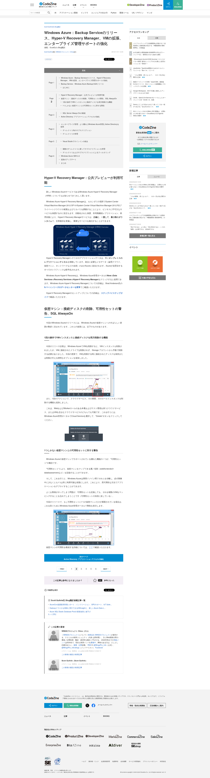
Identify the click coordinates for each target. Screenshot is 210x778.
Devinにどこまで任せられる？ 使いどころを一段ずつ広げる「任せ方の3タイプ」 (149, 105)
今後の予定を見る (149, 277)
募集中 (93, 642)
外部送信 (163, 761)
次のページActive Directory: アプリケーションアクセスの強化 (84, 557)
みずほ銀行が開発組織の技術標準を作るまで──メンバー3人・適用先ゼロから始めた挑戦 (149, 53)
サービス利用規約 (134, 761)
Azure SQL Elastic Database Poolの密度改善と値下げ (70, 611)
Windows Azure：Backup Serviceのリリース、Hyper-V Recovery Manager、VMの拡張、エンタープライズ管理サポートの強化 (86, 79)
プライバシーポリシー (150, 761)
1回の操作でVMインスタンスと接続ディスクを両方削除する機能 (87, 102)
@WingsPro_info (100, 645)
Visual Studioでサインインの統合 (75, 141)
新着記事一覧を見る (147, 235)
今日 (138, 38)
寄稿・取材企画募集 (137, 705)
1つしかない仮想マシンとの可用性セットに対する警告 (84, 105)
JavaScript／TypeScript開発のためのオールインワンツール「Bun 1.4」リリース (149, 69)
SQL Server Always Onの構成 (74, 113)
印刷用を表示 (53, 590)
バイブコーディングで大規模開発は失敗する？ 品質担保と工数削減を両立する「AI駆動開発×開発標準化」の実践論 (149, 45)
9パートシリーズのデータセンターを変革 (62, 287)
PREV (62, 569)
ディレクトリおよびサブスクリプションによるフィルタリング (86, 152)
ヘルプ (84, 761)
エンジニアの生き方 (99, 12)
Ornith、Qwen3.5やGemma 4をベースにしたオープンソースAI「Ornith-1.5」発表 (149, 99)
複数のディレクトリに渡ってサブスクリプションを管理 (84, 149)
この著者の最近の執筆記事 (72, 654)
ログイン (149, 156)
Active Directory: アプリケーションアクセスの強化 (80, 116)
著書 (75, 645)
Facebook (99, 647)
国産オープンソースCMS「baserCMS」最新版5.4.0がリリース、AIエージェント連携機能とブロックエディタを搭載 (149, 84)
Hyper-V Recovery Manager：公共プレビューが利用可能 (82, 95)
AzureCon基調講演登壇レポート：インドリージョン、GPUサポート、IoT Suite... (81, 604)
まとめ (63, 163)
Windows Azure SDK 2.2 (70, 156)
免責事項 (115, 761)
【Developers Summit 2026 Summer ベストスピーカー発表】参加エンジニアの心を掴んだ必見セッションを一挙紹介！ (149, 61)
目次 (83, 70)
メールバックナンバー (149, 143)
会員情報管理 (105, 761)
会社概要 (123, 761)
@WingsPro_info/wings (70, 647)
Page (51, 82)
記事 (74, 5)
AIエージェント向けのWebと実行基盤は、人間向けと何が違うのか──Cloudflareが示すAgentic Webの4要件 (149, 113)
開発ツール (124, 12)
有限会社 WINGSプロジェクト (99, 635)
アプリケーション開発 (68, 12)
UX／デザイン (138, 12)
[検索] (49, 12)
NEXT (105, 569)
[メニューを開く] (32, 5)
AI (55, 12)
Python (113, 12)
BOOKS (93, 5)
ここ (91, 547)
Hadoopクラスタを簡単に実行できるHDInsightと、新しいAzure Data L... (77, 608)
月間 (156, 38)
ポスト (109, 59)
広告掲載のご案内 (156, 705)
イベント (83, 5)
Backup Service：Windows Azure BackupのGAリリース (82, 84)
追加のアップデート (68, 159)
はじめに (66, 87)
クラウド (48, 59)
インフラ (84, 12)
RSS (90, 645)
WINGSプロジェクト (71, 635)
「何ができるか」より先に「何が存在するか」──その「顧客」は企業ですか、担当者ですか (147, 228)
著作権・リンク (93, 761)
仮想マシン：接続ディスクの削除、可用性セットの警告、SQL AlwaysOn (89, 98)
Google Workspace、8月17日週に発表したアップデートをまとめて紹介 (148, 92)
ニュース (65, 5)
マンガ (149, 12)
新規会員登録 (148, 150)
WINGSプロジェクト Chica (65, 52)
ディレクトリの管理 (70, 134)
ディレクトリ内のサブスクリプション (77, 130)
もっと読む (52, 614)
